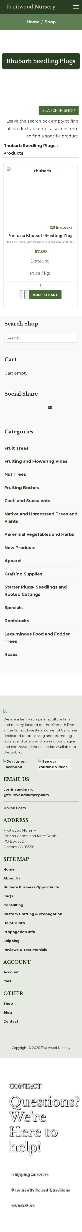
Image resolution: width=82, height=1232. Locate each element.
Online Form (14, 808)
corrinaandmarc (26, 792)
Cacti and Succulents (27, 500)
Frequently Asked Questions (41, 1190)
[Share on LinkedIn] (18, 407)
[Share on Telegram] (40, 407)
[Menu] (76, 7)
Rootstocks (17, 620)
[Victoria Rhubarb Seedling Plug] (40, 194)
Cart (7, 981)
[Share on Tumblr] (45, 407)
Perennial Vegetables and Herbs (39, 534)
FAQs (8, 896)
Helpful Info (14, 923)
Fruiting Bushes (22, 487)
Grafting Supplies (23, 574)
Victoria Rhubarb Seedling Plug (41, 235)
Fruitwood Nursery (31, 6)
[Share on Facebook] (7, 407)
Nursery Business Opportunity (31, 887)
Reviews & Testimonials (25, 949)
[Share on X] (12, 407)
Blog (7, 1012)
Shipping (11, 941)
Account (11, 972)
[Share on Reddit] (29, 407)
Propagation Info (19, 932)
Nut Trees (15, 474)
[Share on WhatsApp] (34, 407)
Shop (8, 1003)
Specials (14, 607)
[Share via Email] (51, 407)
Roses (11, 654)
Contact (10, 1021)
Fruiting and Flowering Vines (36, 461)
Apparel (13, 560)
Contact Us (23, 1205)
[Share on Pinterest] (23, 407)
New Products (20, 547)
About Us (11, 878)
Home (9, 869)
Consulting (13, 905)
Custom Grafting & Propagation (32, 914)
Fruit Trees (16, 448)
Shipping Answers (30, 1174)
